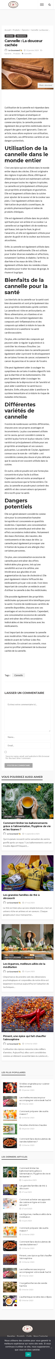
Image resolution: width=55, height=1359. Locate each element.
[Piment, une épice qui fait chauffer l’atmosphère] (27, 1014)
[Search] (49, 4)
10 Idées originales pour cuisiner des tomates (34, 1085)
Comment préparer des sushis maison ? (33, 1112)
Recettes (11, 1336)
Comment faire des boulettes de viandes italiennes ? (35, 1140)
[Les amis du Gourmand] (13, 4)
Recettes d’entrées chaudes (33, 1125)
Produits (21, 36)
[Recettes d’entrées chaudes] (10, 1129)
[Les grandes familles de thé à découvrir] (27, 873)
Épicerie (9, 36)
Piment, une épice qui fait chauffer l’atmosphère (24, 1038)
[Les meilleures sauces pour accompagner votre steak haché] (10, 1101)
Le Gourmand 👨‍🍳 (15, 50)
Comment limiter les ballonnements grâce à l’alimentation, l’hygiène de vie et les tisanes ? (27, 826)
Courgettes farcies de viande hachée (33, 1284)
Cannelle (27, 53)
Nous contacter (41, 1336)
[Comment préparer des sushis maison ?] (10, 1115)
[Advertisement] (27, 14)
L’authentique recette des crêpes (35, 1297)
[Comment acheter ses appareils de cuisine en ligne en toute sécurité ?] (10, 1203)
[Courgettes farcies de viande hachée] (10, 1287)
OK (28, 1354)
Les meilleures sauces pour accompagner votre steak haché (35, 1098)
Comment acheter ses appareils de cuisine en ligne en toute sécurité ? (34, 1202)
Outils (29, 1336)
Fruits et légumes (13, 957)
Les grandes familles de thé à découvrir (21, 896)
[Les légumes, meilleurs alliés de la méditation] (27, 942)
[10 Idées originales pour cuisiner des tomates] (10, 1087)
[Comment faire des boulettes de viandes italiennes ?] (10, 1142)
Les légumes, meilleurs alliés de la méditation (24, 965)
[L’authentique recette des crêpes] (10, 1300)
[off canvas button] (42, 4)
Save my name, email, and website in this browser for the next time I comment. (28, 757)
